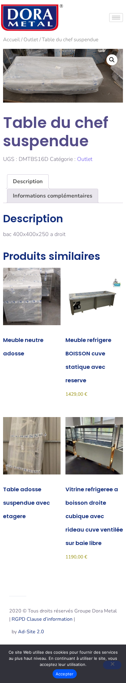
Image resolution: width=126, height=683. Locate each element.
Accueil (11, 39)
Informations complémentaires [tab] (52, 195)
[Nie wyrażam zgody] (112, 665)
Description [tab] (28, 181)
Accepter (65, 673)
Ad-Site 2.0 (31, 631)
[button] (111, 59)
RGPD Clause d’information (42, 619)
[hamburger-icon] (116, 17)
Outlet (31, 39)
